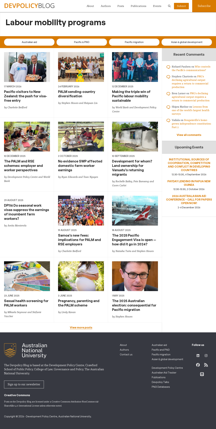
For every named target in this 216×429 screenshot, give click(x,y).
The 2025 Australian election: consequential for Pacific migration (134, 305)
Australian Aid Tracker (164, 372)
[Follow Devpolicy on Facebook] (198, 365)
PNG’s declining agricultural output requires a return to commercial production (191, 97)
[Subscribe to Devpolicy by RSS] (206, 365)
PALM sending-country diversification (76, 94)
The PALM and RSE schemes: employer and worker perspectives (23, 165)
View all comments (189, 135)
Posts (120, 6)
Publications (138, 6)
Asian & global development (186, 42)
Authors (106, 6)
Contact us (126, 354)
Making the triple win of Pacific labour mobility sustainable (131, 96)
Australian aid (29, 42)
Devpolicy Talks (160, 382)
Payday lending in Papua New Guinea (189, 183)
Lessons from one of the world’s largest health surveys (190, 110)
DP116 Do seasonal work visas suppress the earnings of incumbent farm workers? (26, 212)
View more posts (81, 327)
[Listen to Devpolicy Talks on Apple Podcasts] (202, 374)
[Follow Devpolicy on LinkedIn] (198, 355)
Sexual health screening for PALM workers (26, 303)
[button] (169, 6)
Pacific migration (134, 42)
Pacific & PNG (81, 42)
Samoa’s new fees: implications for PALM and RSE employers (79, 239)
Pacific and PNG (161, 349)
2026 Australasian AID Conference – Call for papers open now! (189, 199)
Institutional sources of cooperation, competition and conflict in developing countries (189, 165)
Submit (181, 6)
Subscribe (204, 6)
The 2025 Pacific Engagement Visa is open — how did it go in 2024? (134, 239)
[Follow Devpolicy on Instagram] (206, 355)
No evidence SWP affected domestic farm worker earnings (80, 165)
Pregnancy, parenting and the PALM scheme (78, 303)
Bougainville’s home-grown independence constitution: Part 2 (191, 124)
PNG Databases (161, 386)
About (90, 6)
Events (157, 6)
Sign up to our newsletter (24, 384)
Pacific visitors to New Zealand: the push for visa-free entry (25, 96)
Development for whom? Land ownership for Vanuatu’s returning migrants (132, 168)
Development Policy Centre (167, 367)
